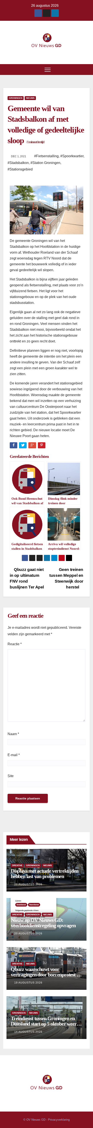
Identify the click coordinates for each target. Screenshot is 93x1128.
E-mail (14, 755)
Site (11, 776)
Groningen (15, 98)
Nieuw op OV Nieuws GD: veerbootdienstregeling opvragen (43, 922)
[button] (86, 69)
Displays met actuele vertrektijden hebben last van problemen (44, 873)
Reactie (15, 644)
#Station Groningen (45, 163)
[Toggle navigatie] (47, 69)
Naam (13, 734)
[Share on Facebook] (14, 446)
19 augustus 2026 (28, 982)
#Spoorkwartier (71, 156)
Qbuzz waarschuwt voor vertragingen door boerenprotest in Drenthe (45, 974)
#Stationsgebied (20, 169)
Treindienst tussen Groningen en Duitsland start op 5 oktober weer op (44, 1024)
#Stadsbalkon (18, 163)
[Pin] (42, 446)
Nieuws (30, 98)
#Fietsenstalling (46, 156)
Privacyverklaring (59, 1119)
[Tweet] (23, 446)
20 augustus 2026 (28, 933)
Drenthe (17, 865)
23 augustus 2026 (28, 884)
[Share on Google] (32, 446)
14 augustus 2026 (28, 1031)
